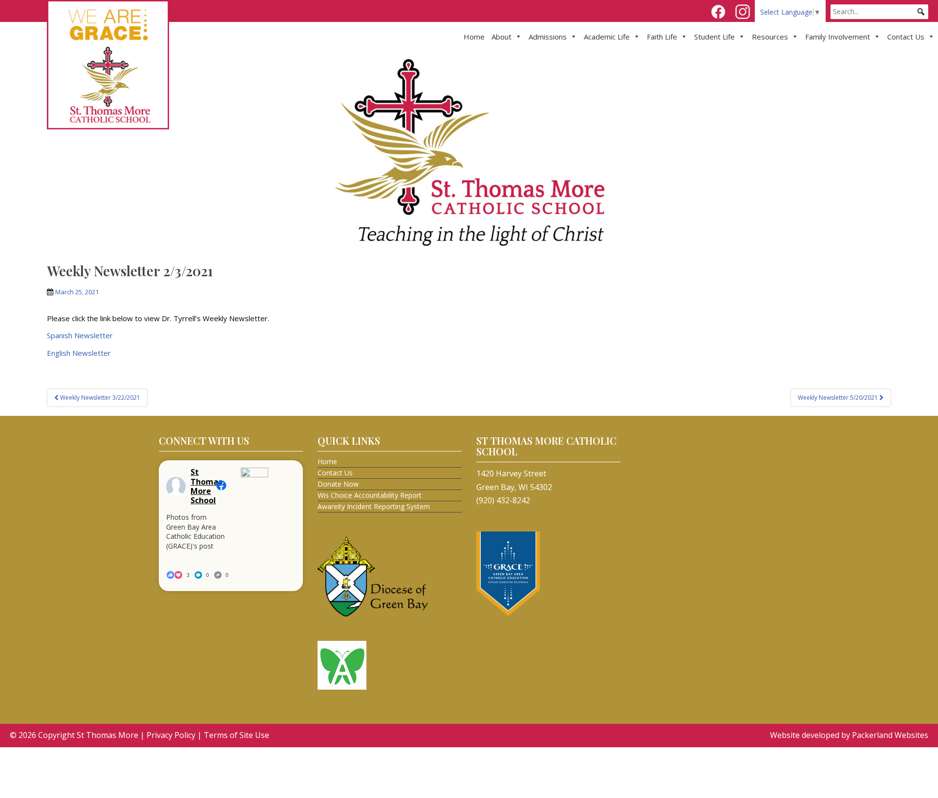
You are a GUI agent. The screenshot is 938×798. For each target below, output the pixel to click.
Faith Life (662, 36)
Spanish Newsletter (80, 335)
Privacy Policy (171, 735)
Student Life (714, 36)
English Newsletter (79, 353)
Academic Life (607, 36)
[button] (921, 11)
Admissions (548, 36)
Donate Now (338, 484)
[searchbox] (879, 11)
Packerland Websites (890, 735)
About (501, 36)
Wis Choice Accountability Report (370, 495)
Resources (770, 36)
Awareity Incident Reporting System (374, 506)
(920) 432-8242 (503, 500)
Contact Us (905, 36)
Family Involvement (837, 36)
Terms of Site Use (236, 735)
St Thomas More (107, 735)
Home (474, 36)
